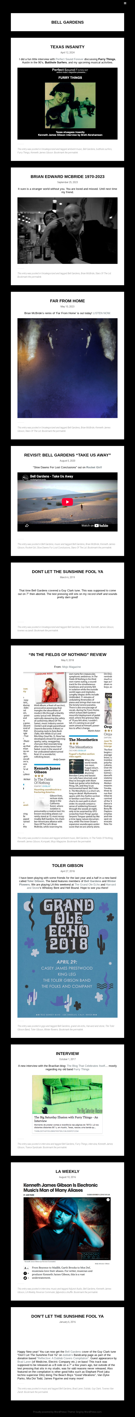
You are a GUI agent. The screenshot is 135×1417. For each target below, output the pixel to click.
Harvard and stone (95, 1026)
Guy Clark (85, 627)
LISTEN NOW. (102, 313)
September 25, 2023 (67, 182)
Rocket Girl (30, 547)
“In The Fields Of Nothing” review (68, 654)
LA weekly (68, 1171)
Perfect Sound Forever (69, 59)
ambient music (75, 149)
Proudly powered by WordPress (49, 1412)
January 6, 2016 (67, 1322)
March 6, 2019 (67, 577)
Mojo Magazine (71, 666)
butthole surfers (104, 149)
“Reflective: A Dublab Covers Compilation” (63, 1358)
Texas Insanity (67, 46)
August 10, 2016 (67, 1177)
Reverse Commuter (45, 1292)
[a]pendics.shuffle (64, 1292)
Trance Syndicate (33, 1147)
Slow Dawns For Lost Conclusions (53, 547)
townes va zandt (25, 630)
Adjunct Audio (75, 1288)
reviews (45, 838)
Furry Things (23, 152)
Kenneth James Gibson (42, 152)
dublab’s (68, 1355)
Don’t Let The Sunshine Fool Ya (67, 1316)
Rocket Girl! (94, 467)
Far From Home (67, 301)
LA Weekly (30, 1292)
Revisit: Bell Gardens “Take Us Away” (67, 455)
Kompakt (45, 841)
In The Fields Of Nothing (101, 838)
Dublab (87, 1388)
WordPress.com (93, 1412)
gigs (43, 1026)
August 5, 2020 (67, 460)
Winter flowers (51, 1029)
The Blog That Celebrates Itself (86, 1065)
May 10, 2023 (67, 306)
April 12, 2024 (68, 52)
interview (45, 1144)
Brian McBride (87, 273)
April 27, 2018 (68, 871)
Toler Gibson (67, 865)
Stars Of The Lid (103, 273)
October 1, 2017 (67, 1059)
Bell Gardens (89, 149)
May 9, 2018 (67, 660)
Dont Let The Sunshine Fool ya (67, 571)
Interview (67, 1053)
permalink (73, 152)
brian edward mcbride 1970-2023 (68, 176)
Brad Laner (24, 1361)
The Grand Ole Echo (87, 884)
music (57, 544)
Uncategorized (48, 149)
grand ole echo (78, 1026)
